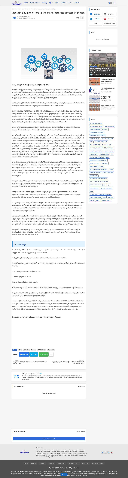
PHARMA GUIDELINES (95, 172)
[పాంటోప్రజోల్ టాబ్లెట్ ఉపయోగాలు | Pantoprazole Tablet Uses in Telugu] (94, 99)
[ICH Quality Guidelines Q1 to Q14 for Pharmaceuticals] (94, 90)
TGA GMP (110, 197)
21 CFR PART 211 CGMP (96, 126)
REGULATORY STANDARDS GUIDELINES (100, 194)
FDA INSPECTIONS (95, 145)
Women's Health (106, 200)
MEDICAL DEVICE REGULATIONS (98, 160)
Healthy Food (93, 154)
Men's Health (93, 166)
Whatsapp (45, 354)
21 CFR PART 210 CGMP (96, 123)
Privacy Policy (61, 463)
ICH (70, 2)
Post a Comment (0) (48, 439)
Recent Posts (34, 2)
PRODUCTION (41, 350)
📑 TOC (64, 474)
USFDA (77, 2)
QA (49, 350)
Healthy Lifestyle (104, 154)
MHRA (101, 166)
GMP (56, 2)
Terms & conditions (73, 463)
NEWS (111, 169)
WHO (63, 2)
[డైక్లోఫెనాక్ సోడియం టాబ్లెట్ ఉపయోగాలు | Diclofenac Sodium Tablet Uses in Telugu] (94, 107)
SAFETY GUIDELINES (95, 197)
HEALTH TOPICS (109, 151)
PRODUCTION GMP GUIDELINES (98, 179)
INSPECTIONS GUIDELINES (97, 157)
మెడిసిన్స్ (44, 2)
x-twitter (111, 14)
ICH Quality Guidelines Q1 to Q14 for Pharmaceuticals (108, 89)
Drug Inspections (94, 138)
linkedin (97, 19)
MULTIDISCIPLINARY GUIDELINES (98, 169)
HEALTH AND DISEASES (96, 151)
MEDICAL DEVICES (94, 163)
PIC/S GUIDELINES (108, 172)
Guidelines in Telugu (29, 350)
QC (18, 9)
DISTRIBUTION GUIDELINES (97, 135)
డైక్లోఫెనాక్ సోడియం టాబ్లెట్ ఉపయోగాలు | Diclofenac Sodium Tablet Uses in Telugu (108, 107)
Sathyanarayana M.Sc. (31, 373)
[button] (110, 3)
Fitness (104, 145)
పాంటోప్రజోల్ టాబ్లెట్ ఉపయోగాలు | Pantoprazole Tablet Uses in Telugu (107, 99)
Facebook (25, 354)
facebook (97, 14)
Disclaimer (51, 463)
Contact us (42, 463)
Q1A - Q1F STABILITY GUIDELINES (99, 182)
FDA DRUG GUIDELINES (101, 142)
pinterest (111, 19)
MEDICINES (104, 163)
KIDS (107, 157)
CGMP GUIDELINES (95, 129)
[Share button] (51, 354)
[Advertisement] (48, 35)
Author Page (85, 463)
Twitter (35, 354)
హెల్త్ (50, 2)
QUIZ (91, 191)
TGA (104, 197)
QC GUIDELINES (94, 188)
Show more (81, 386)
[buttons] (102, 452)
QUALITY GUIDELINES (106, 188)
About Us (33, 463)
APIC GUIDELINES (109, 126)
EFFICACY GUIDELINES (107, 138)
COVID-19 (104, 129)
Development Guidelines (96, 132)
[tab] (26, 2)
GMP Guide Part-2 (95, 148)
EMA (91, 142)
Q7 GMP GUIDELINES (95, 185)
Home (26, 2)
